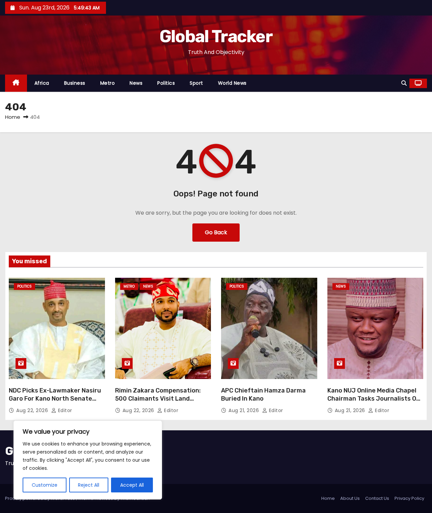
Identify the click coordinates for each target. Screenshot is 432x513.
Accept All (132, 485)
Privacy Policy (409, 498)
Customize (44, 485)
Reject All (88, 485)
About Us (350, 498)
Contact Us (377, 498)
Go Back (216, 232)
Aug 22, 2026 (33, 410)
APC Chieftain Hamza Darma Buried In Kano (263, 394)
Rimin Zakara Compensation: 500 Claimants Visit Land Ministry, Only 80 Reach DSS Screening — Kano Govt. (158, 402)
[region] (88, 460)
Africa (41, 83)
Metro (107, 83)
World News (232, 83)
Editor (64, 410)
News (136, 83)
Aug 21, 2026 (244, 410)
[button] (404, 83)
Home (12, 116)
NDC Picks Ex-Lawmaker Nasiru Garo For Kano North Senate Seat (55, 398)
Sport (196, 83)
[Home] (16, 83)
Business (74, 83)
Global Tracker (216, 36)
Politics (166, 83)
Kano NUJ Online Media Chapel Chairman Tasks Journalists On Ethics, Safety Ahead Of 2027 (373, 398)
